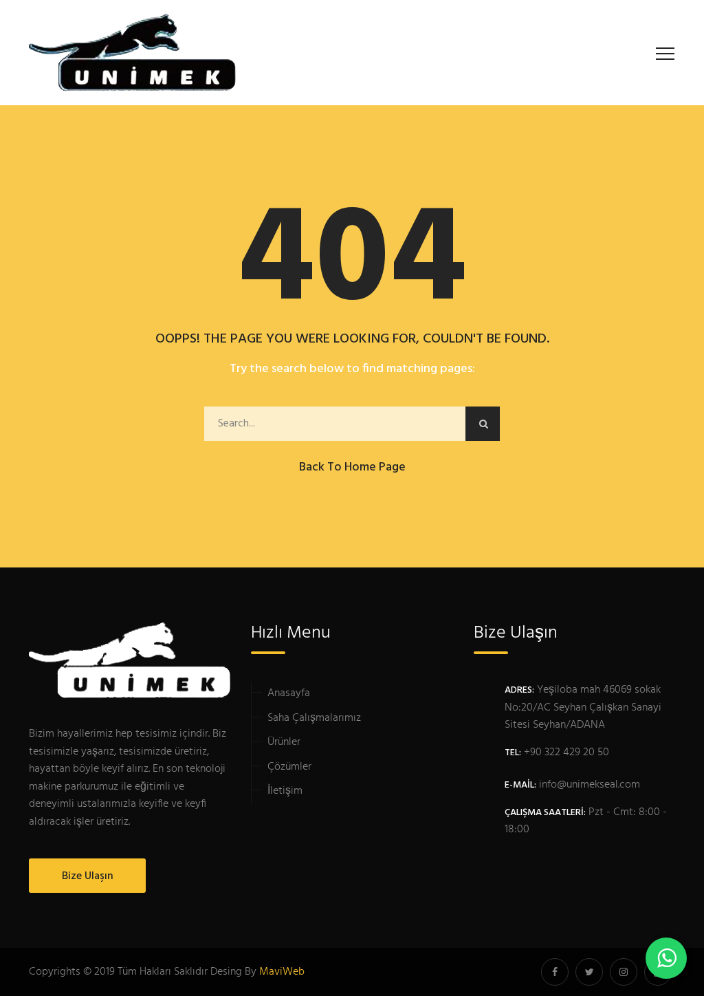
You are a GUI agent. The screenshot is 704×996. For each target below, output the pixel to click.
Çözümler (289, 767)
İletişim (284, 791)
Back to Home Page (352, 467)
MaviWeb (282, 972)
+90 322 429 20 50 (566, 752)
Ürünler (283, 742)
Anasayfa (288, 693)
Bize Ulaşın (87, 876)
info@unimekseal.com (589, 785)
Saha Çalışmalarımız (314, 718)
